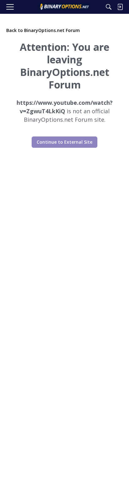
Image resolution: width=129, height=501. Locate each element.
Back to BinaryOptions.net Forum (43, 30)
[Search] (108, 7)
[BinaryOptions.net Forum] (64, 7)
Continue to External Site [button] (64, 142)
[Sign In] (120, 7)
